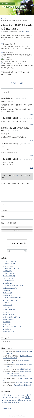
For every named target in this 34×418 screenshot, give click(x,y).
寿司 (6, 400)
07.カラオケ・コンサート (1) (11, 300)
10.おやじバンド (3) (8, 314)
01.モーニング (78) (8, 266)
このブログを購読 (7, 409)
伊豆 (13, 398)
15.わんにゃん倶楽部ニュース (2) (12, 327)
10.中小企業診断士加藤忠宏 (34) (12, 317)
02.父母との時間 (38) (9, 276)
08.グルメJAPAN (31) (9, 310)
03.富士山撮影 (26, 31)
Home (2, 18)
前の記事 (13, 83)
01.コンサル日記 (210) (9, 264)
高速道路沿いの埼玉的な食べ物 (22, 385)
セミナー (12, 395)
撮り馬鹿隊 (12, 400)
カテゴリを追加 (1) (8, 331)
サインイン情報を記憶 (9, 223)
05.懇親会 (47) (7, 290)
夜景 (22, 397)
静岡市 (18, 402)
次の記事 (20, 83)
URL (2, 216)
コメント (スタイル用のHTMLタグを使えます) (15, 183)
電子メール (4, 210)
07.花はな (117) (7, 305)
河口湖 (26, 400)
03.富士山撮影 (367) (8, 281)
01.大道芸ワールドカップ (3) (11, 268)
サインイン (16, 175)
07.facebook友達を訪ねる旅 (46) (12, 298)
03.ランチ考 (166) (8, 278)
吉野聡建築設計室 (7, 98)
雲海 (13, 402)
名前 (2, 205)
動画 (16, 398)
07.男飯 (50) (6, 302)
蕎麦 (9, 402)
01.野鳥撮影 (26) (7, 271)
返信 (31, 114)
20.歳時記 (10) (7, 329)
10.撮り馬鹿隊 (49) (8, 319)
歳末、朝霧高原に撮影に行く (24, 369)
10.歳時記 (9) (6, 322)
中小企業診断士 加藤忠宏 (9, 118)
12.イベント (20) (7, 324)
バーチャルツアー (21, 395)
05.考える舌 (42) (7, 293)
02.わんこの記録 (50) (9, 273)
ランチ (8, 397)
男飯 (5, 402)
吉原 (19, 398)
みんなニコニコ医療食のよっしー (12, 144)
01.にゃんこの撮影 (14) (9, 261)
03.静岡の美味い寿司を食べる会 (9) (13, 285)
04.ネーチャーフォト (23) (10, 288)
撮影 (19, 400)
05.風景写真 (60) (7, 295)
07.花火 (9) (6, 307)
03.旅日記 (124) (7, 283)
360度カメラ (5, 395)
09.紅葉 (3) (6, 312)
